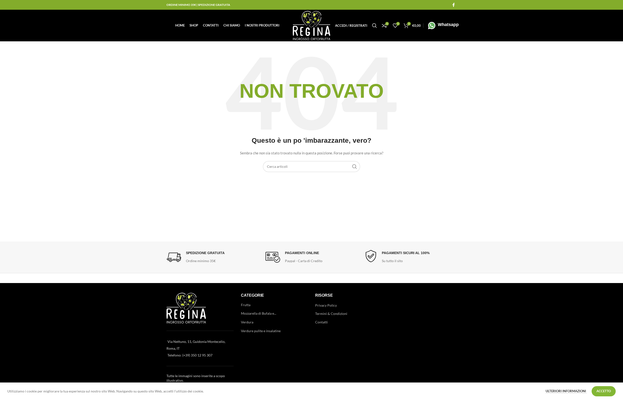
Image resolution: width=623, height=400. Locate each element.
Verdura (247, 322)
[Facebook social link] (454, 5)
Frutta (245, 305)
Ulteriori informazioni (566, 391)
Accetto (603, 391)
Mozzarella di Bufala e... (258, 313)
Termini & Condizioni (331, 313)
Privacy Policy (326, 305)
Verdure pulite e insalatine (261, 331)
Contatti (321, 322)
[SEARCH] (354, 166)
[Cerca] (374, 25)
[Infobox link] (442, 25)
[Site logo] (311, 25)
